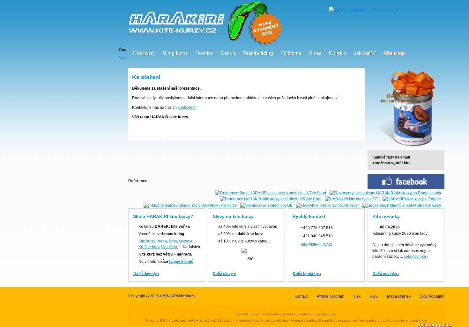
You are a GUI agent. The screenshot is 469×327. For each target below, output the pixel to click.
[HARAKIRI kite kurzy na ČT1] (352, 199)
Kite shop (394, 53)
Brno (173, 241)
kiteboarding (272, 314)
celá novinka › (416, 256)
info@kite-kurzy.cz (316, 244)
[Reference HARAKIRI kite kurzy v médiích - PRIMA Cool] (270, 199)
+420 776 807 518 (317, 228)
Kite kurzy (144, 53)
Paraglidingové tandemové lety (341, 320)
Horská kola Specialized (216, 320)
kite (334, 314)
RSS (374, 296)
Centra (228, 53)
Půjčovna (290, 53)
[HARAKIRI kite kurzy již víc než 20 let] (363, 9)
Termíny (204, 53)
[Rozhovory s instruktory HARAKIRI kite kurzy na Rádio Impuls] (385, 192)
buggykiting (322, 314)
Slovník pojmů (432, 296)
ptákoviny (397, 320)
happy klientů (181, 261)
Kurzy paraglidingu (275, 320)
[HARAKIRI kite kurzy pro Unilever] (327, 205)
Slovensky (122, 57)
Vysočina (169, 247)
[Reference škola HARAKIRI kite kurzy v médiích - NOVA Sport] (270, 192)
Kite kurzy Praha (152, 241)
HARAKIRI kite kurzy (177, 296)
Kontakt (337, 53)
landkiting (306, 314)
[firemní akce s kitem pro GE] (266, 205)
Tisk (357, 296)
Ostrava (185, 241)
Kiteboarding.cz (247, 320)
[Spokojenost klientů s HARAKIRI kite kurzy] (401, 205)
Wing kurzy (175, 53)
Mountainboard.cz (304, 320)
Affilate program (330, 296)
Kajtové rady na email (391, 160)
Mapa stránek (399, 296)
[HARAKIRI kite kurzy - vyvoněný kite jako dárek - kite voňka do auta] (254, 22)
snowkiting (290, 314)
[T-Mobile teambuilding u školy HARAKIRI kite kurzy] (190, 205)
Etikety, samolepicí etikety (178, 320)
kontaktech (187, 107)
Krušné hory (148, 247)
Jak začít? (365, 53)
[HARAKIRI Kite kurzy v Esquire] (412, 199)
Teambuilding (258, 53)
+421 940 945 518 (317, 236)
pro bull (383, 320)
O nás (315, 53)
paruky (371, 320)
